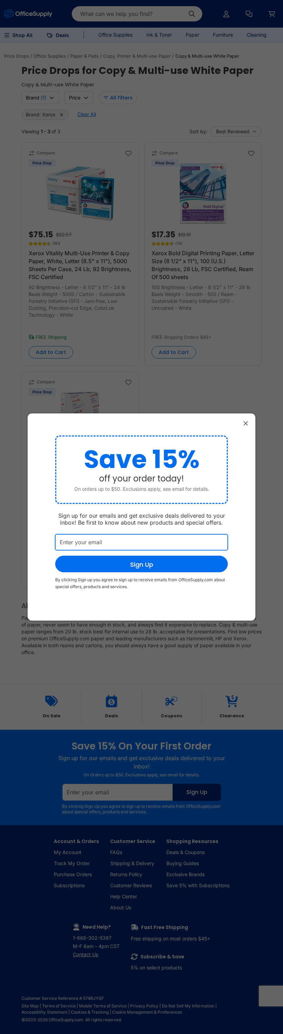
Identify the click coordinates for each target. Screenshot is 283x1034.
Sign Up (141, 564)
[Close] (246, 423)
